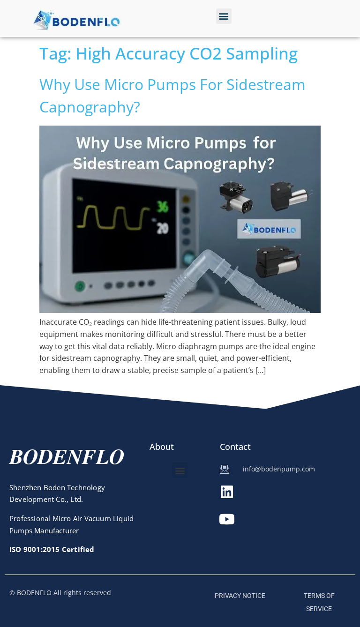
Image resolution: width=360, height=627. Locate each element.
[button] (224, 16)
